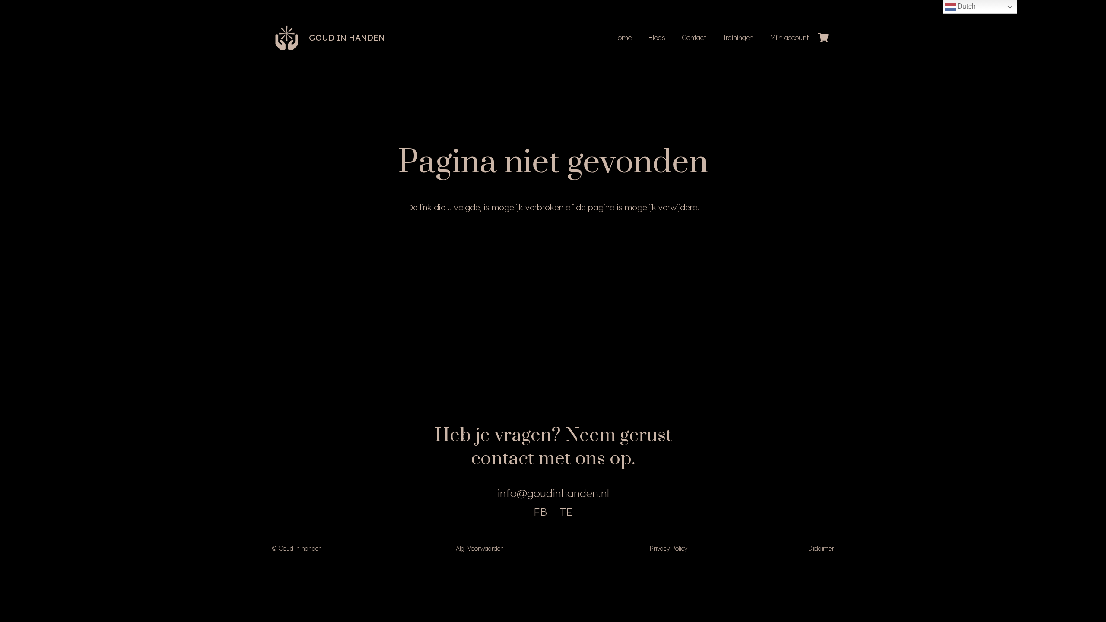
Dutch (966, 6)
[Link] (287, 38)
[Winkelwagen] (823, 38)
